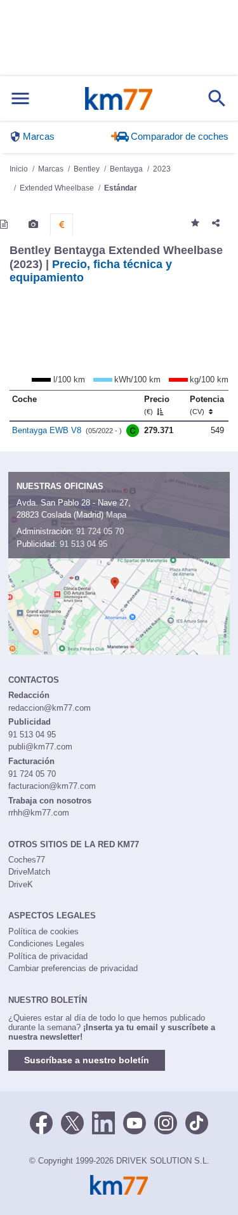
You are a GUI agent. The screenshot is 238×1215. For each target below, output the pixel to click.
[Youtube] (134, 1122)
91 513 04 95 (83, 544)
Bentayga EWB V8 (46, 430)
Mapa (116, 515)
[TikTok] (196, 1122)
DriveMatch (29, 871)
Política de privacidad (48, 956)
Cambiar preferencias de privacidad (73, 968)
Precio (156, 405)
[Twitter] (72, 1122)
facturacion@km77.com (52, 786)
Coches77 (26, 859)
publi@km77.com (40, 746)
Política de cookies (43, 931)
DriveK (20, 884)
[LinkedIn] (103, 1122)
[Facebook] (41, 1122)
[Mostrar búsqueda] (217, 98)
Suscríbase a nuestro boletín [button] (86, 1060)
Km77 (118, 98)
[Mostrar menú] (20, 98)
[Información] (4, 224)
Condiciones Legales (46, 943)
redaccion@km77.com (49, 708)
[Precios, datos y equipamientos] (61, 225)
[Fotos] (33, 224)
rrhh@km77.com (38, 812)
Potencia (207, 405)
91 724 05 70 (100, 531)
